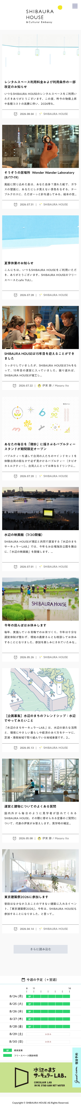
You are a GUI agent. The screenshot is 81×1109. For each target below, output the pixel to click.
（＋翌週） (51, 979)
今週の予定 (35, 979)
